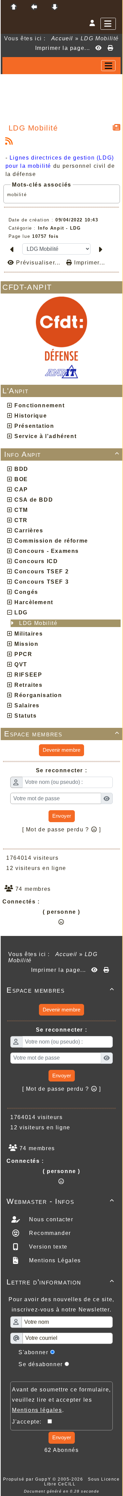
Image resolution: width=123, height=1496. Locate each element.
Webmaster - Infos (60, 1201)
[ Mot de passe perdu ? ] (61, 829)
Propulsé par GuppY (27, 1479)
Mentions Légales (54, 1260)
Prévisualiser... (38, 263)
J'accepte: (29, 1422)
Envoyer (61, 816)
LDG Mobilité (39, 623)
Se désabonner (40, 1364)
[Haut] (13, 6)
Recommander (49, 1233)
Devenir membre (61, 750)
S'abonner (33, 1352)
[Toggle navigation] (108, 65)
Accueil (62, 38)
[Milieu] (34, 6)
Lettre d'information (60, 1282)
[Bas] (54, 6)
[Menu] (108, 24)
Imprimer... (88, 263)
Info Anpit (62, 454)
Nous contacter (50, 1219)
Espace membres (62, 734)
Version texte (47, 1247)
